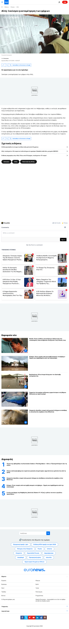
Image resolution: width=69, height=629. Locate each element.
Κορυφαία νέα (9, 335)
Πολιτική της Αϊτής (28, 161)
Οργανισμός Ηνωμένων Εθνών (34, 561)
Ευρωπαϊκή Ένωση (33, 553)
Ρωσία (40, 548)
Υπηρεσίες (4, 606)
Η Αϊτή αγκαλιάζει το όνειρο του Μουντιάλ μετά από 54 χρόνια (19, 147)
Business (4, 584)
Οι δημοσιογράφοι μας (8, 599)
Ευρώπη (3, 580)
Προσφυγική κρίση (35, 557)
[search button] (48, 533)
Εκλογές (6, 161)
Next (2, 588)
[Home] (2, 7)
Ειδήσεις (6, 7)
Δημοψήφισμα (48, 553)
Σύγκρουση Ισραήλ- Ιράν (20, 544)
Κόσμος (13, 7)
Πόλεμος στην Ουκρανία (25, 548)
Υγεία (37, 588)
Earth (37, 584)
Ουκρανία (19, 553)
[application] (34, 33)
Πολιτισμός (39, 592)
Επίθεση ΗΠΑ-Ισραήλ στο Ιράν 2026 (44, 544)
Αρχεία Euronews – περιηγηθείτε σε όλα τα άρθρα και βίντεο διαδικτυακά (50, 600)
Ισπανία (49, 548)
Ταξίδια (3, 592)
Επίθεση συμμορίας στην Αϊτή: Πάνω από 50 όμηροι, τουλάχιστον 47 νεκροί (23, 155)
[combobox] (34, 533)
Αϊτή (18, 7)
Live (65, 2)
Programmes (39, 595)
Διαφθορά (20, 557)
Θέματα (3, 576)
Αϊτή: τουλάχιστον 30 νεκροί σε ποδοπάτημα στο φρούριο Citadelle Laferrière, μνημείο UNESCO (29, 151)
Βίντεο (3, 595)
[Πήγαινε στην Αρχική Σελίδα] (6, 2)
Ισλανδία (49, 557)
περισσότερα (5, 611)
